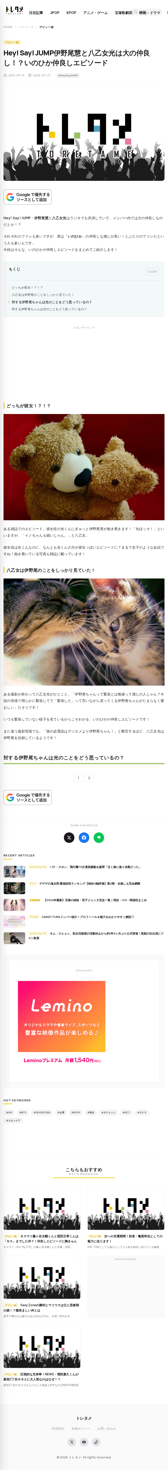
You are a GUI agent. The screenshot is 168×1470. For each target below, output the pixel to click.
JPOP (55, 12)
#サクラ (142, 1112)
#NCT (126, 1112)
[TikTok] (96, 1442)
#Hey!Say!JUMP (68, 75)
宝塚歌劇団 (123, 12)
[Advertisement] (84, 369)
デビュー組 (12, 42)
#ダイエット (108, 1112)
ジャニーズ (26, 27)
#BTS (22, 1112)
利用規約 (58, 1428)
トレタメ (84, 1417)
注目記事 (36, 12)
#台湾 (60, 1112)
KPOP (71, 12)
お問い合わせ (106, 1428)
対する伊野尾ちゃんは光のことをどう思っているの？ (52, 302)
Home (8, 27)
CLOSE (152, 271)
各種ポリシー (81, 1428)
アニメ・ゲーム (95, 12)
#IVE (9, 1112)
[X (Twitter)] (71, 1442)
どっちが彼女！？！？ (27, 287)
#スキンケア (13, 1120)
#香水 (90, 1112)
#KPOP (75, 1112)
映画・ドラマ (149, 12)
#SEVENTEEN (41, 1112)
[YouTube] (84, 1442)
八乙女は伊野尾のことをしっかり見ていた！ (43, 294)
